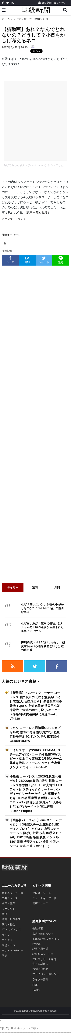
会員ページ (60, 2)
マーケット (8, 908)
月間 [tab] (57, 587)
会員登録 (46, 2)
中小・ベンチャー (12, 950)
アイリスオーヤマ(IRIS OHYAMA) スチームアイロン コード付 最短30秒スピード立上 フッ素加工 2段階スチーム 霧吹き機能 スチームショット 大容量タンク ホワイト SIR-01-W (36, 758)
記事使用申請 (40, 948)
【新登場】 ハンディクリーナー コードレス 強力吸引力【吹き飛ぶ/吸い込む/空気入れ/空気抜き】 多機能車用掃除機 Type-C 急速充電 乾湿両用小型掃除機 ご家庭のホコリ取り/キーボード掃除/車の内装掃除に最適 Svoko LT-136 (36, 705)
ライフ (17, 19)
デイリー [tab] (12, 587)
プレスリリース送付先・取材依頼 (44, 961)
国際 (4, 955)
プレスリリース (41, 892)
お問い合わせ (40, 968)
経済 (4, 913)
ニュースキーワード (44, 898)
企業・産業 (8, 903)
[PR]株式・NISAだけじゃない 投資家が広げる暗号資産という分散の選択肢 (43, 646)
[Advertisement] (35, 422)
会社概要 (37, 928)
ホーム (6, 19)
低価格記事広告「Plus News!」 (45, 941)
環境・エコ (8, 945)
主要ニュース (10, 898)
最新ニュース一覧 (12, 892)
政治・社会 (8, 924)
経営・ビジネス (11, 919)
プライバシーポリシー (45, 974)
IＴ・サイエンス (11, 929)
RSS (35, 984)
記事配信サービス (43, 953)
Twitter (36, 989)
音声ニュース (40, 903)
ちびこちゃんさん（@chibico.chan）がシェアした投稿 (36, 165)
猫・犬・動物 (32, 19)
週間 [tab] (35, 587)
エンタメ (7, 940)
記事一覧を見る (37, 212)
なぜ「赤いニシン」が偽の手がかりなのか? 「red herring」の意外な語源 (42, 608)
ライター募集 (40, 979)
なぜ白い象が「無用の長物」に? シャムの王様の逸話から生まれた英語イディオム (42, 627)
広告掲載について (43, 933)
